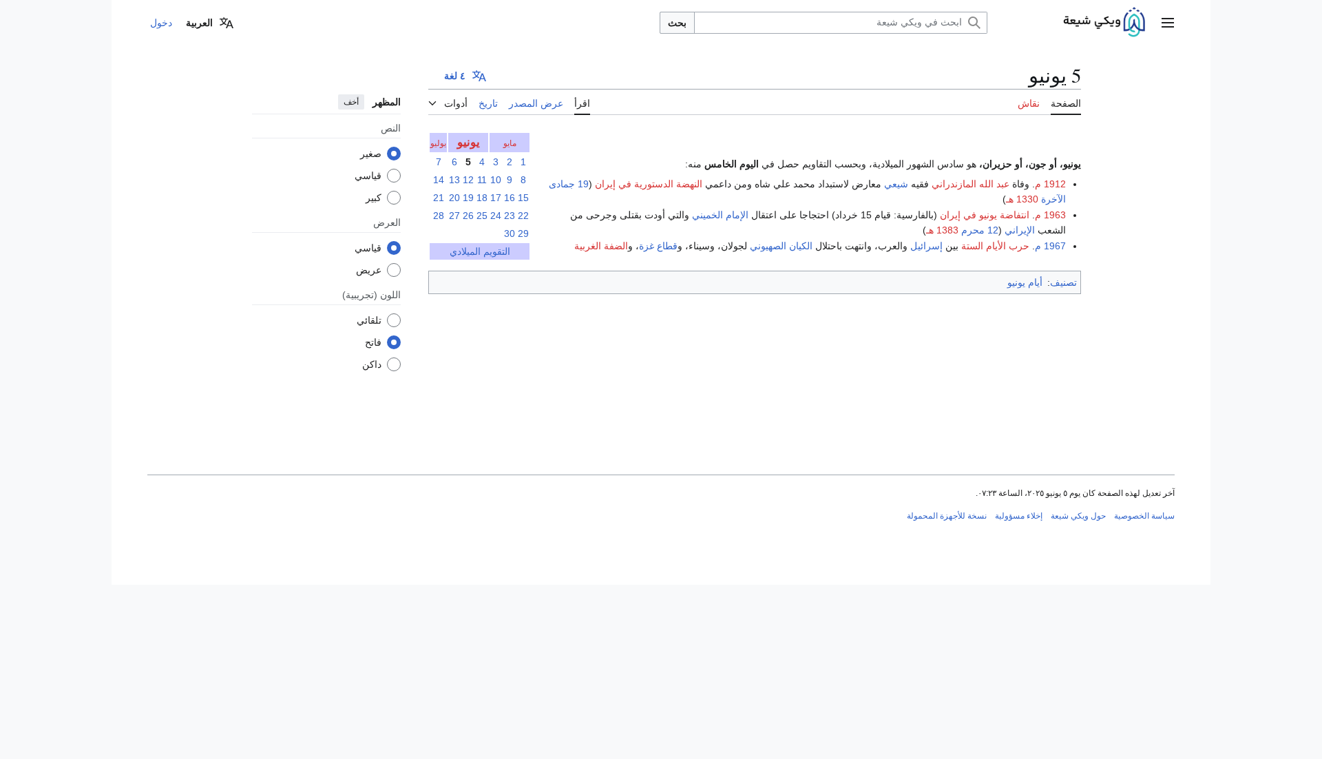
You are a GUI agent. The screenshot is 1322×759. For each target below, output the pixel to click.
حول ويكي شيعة (1078, 516)
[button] (1168, 23)
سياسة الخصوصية (1144, 516)
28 (438, 215)
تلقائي (369, 320)
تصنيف (1063, 282)
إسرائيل (926, 245)
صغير (370, 153)
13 (454, 179)
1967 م (1050, 245)
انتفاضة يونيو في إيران (984, 214)
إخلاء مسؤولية (1018, 516)
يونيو (468, 142)
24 (495, 215)
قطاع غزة (658, 245)
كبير (373, 197)
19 (468, 197)
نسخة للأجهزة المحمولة (947, 516)
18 (481, 197)
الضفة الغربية (601, 245)
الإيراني (1020, 230)
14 (438, 179)
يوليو (438, 142)
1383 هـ (942, 230)
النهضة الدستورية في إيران (648, 183)
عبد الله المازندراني (970, 183)
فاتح (373, 342)
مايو (509, 142)
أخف (351, 102)
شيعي (896, 183)
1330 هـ (1022, 199)
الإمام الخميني (720, 214)
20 (454, 197)
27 (454, 215)
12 (468, 179)
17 (495, 197)
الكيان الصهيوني (781, 245)
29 (523, 233)
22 (523, 215)
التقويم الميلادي (480, 251)
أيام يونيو (1024, 282)
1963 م (1050, 214)
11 (482, 179)
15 (523, 197)
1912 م (1050, 183)
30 (509, 233)
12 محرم (979, 230)
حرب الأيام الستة (995, 245)
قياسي (368, 175)
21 (438, 197)
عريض (368, 269)
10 (495, 179)
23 (509, 215)
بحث (677, 22)
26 (468, 215)
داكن (371, 364)
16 (509, 197)
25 (481, 215)
